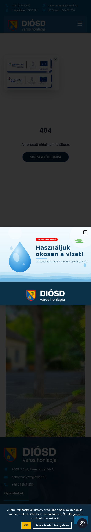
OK (26, 525)
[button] (85, 232)
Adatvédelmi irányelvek (52, 525)
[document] (45, 266)
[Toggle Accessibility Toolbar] (82, 523)
